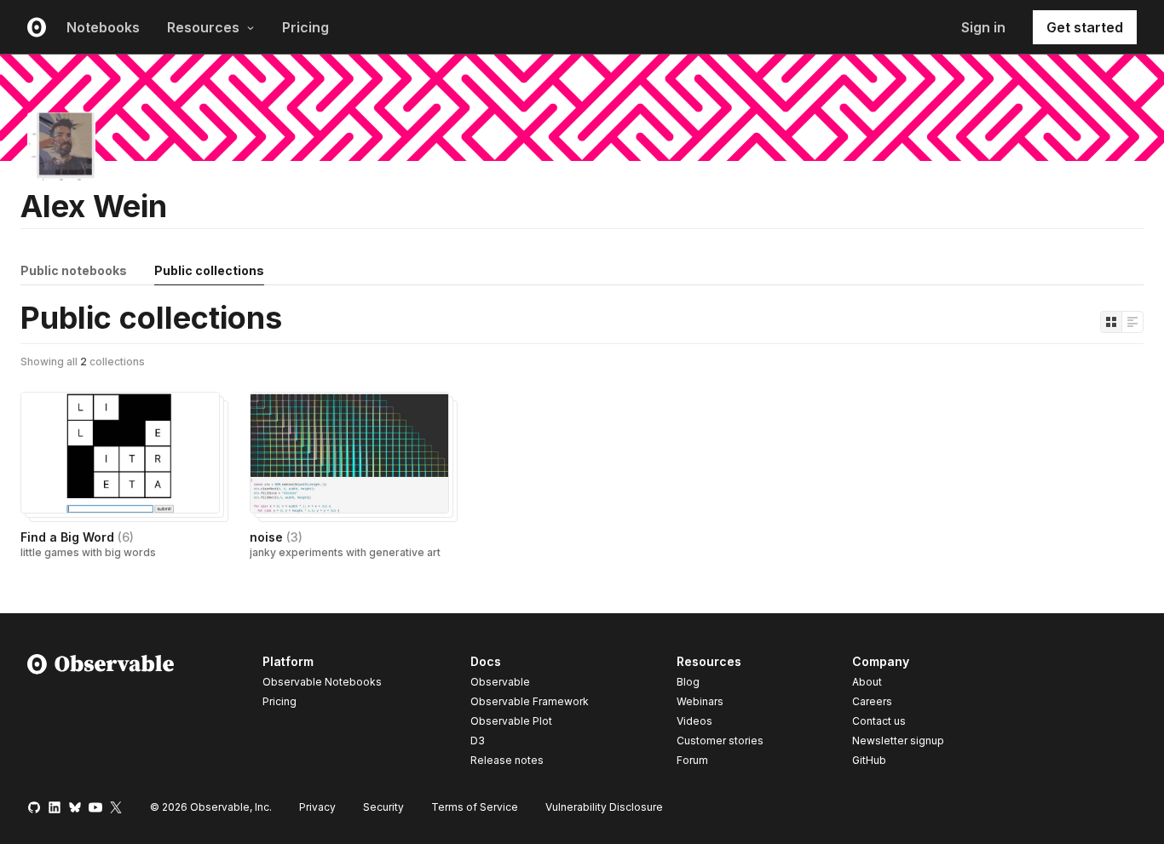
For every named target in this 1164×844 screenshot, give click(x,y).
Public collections (209, 270)
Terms (474, 807)
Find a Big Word (77, 537)
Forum (692, 760)
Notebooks (103, 27)
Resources (203, 27)
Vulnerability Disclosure (604, 807)
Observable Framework (529, 701)
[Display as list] (1132, 322)
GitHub (869, 760)
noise (276, 537)
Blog (688, 681)
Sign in (983, 27)
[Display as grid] (1111, 322)
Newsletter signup (898, 741)
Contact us (879, 721)
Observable (500, 681)
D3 (477, 740)
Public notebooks (73, 270)
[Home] (101, 713)
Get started (1084, 27)
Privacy (317, 807)
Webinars (700, 701)
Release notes (507, 760)
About (867, 681)
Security (383, 807)
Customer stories (720, 740)
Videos (694, 721)
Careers (872, 701)
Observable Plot (511, 721)
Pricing (305, 27)
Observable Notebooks (322, 681)
